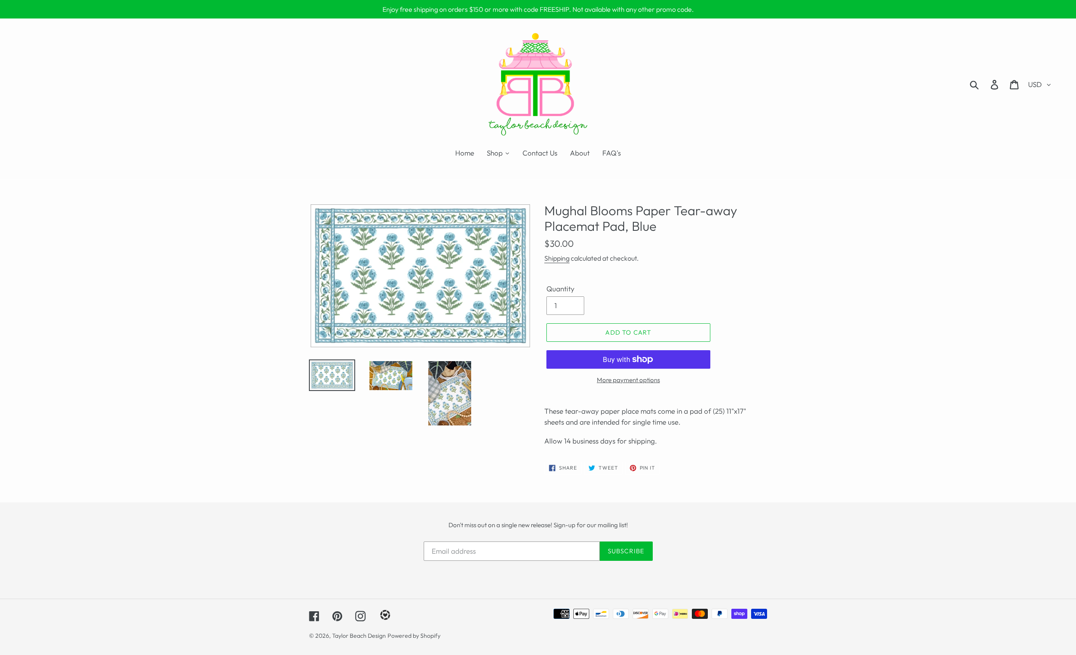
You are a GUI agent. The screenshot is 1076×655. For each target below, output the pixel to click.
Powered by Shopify (414, 635)
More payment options (628, 380)
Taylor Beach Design (359, 635)
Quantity (560, 288)
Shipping (557, 258)
